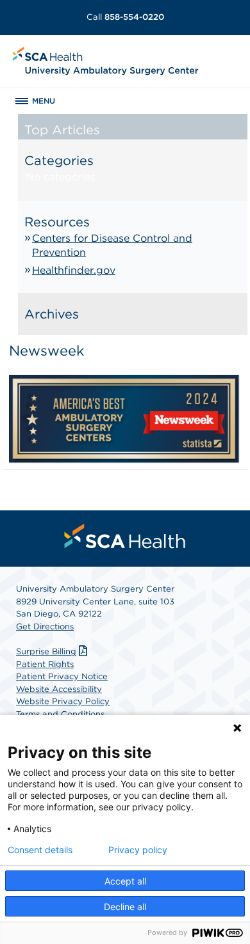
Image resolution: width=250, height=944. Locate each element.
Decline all (125, 906)
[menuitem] (125, 536)
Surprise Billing (46, 651)
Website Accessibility (59, 689)
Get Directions (45, 626)
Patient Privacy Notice (62, 676)
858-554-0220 (125, 17)
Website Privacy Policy (63, 701)
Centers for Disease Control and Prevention (112, 245)
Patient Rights (45, 664)
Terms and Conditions (60, 714)
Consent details (40, 850)
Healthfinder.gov (73, 270)
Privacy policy (137, 850)
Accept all (125, 881)
